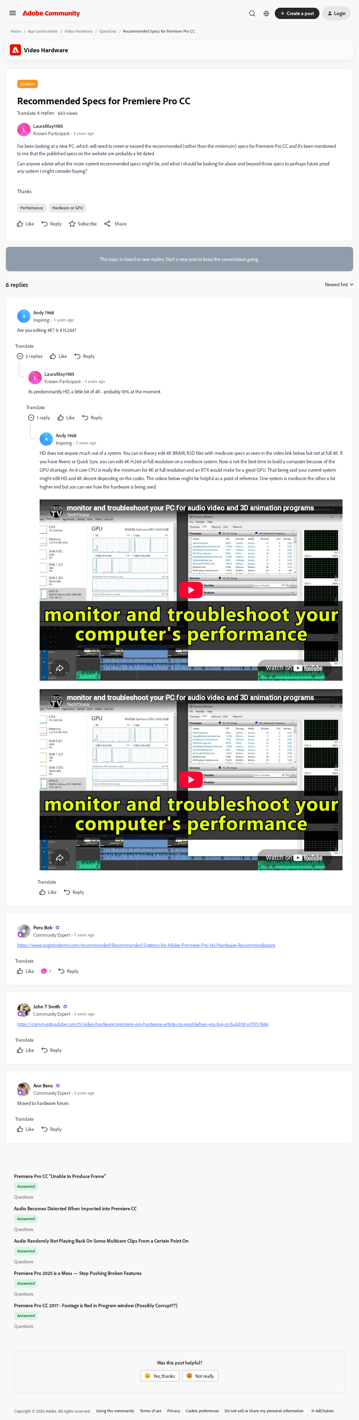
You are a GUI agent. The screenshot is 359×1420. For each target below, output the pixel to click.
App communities (43, 31)
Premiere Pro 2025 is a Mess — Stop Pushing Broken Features (78, 1273)
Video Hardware (79, 31)
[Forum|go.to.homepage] (51, 13)
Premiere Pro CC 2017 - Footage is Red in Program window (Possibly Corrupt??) (95, 1305)
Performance (31, 207)
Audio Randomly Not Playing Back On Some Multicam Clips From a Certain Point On (101, 1241)
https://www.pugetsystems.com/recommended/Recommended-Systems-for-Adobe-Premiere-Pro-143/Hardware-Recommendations (146, 945)
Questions (107, 31)
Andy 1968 (43, 312)
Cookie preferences (202, 1410)
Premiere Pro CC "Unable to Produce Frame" (60, 1176)
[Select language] (266, 13)
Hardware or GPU (67, 207)
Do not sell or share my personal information (264, 1410)
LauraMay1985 (48, 126)
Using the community (115, 1410)
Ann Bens (43, 1085)
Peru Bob (43, 927)
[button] (12, 15)
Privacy (173, 1410)
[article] (179, 335)
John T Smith (46, 1006)
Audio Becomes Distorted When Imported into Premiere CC (75, 1208)
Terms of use (151, 1410)
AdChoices (325, 1410)
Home (16, 31)
